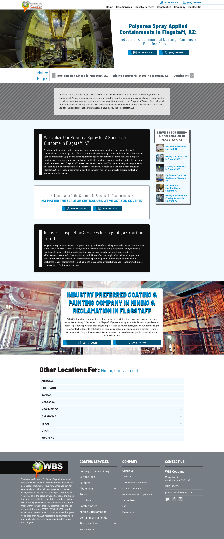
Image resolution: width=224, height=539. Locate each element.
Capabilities (164, 6)
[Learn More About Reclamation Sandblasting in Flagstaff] (172, 188)
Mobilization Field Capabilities (137, 494)
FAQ (124, 506)
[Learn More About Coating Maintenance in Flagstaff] (172, 168)
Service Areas (128, 500)
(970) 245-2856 (172, 486)
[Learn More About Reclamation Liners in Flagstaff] (172, 148)
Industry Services (144, 6)
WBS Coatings (174, 471)
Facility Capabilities (132, 488)
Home (109, 6)
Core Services (124, 6)
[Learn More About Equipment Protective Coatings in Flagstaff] (172, 178)
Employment (128, 512)
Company (179, 6)
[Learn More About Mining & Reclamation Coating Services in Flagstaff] (172, 198)
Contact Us (194, 6)
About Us (126, 476)
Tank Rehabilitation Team (134, 482)
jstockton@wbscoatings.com (179, 492)
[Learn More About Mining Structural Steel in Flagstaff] (172, 158)
